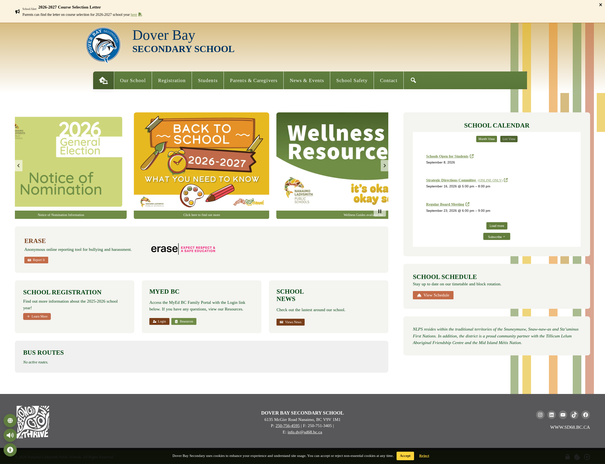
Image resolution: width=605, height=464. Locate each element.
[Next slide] (384, 165)
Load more (497, 226)
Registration (172, 80)
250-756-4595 (288, 425)
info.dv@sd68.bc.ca (305, 432)
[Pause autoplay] (380, 211)
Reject (424, 456)
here (134, 15)
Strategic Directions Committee (464, 180)
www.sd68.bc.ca (570, 427)
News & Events (307, 80)
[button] (305, 7)
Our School (133, 80)
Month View (487, 139)
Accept (405, 456)
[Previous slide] (18, 165)
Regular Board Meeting (445, 204)
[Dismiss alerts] (600, 5)
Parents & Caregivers (253, 80)
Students (208, 80)
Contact (389, 80)
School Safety (352, 80)
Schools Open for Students (447, 156)
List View (509, 139)
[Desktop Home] (103, 80)
